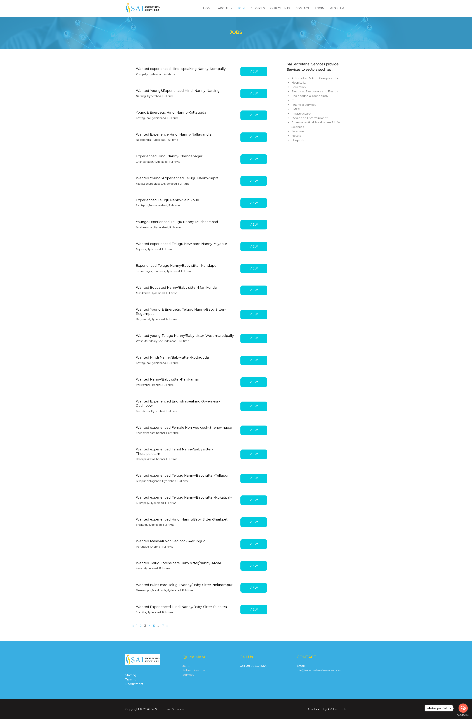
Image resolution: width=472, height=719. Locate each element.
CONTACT (302, 8)
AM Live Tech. (337, 709)
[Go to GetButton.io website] (463, 715)
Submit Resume (194, 670)
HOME (207, 8)
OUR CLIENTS (280, 8)
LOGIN (319, 8)
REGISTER (337, 8)
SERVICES (258, 8)
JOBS (241, 8)
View (254, 71)
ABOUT (223, 8)
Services (188, 674)
